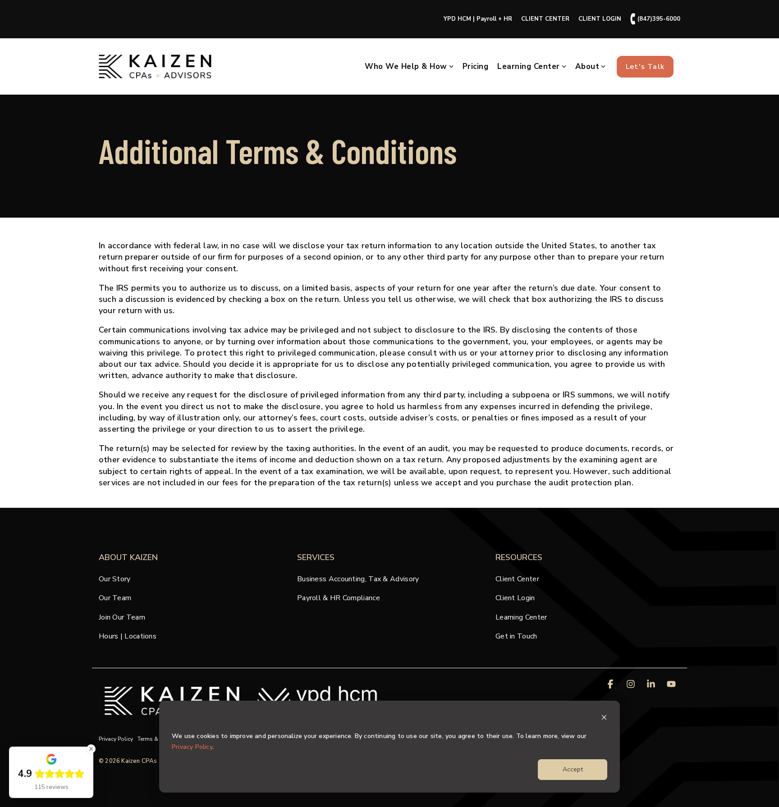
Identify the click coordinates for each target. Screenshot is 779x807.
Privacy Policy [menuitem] (116, 739)
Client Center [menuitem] (517, 579)
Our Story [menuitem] (115, 579)
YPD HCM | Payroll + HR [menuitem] (478, 19)
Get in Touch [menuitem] (516, 636)
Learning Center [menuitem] (521, 617)
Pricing (476, 66)
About (587, 66)
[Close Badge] (91, 748)
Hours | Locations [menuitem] (127, 636)
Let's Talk (645, 67)
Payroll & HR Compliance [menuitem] (338, 598)
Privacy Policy (192, 747)
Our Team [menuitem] (115, 598)
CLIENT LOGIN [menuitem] (599, 19)
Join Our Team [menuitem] (122, 617)
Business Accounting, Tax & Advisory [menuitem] (358, 579)
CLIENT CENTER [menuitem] (545, 19)
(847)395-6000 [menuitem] (655, 19)
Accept (573, 769)
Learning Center (528, 66)
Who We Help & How (406, 66)
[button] (611, 684)
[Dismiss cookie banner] (604, 719)
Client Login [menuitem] (515, 598)
